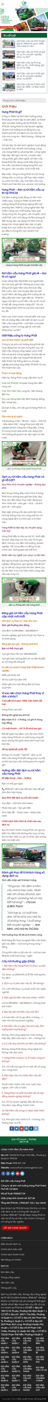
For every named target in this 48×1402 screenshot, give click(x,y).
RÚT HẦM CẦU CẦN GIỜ (40, 1387)
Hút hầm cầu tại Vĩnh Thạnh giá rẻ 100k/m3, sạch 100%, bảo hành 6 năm (31, 43)
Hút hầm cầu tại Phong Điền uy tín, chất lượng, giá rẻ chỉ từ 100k (30, 65)
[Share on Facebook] (12, 1128)
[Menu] (2, 4)
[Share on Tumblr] (31, 1128)
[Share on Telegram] (36, 1128)
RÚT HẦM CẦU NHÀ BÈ (40, 1350)
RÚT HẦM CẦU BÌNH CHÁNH (40, 1378)
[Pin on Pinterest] (21, 1128)
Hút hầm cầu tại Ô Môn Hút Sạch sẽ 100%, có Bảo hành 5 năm (31, 86)
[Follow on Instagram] (8, 1173)
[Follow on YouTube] (17, 1173)
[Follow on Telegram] (22, 1173)
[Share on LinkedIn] (26, 1128)
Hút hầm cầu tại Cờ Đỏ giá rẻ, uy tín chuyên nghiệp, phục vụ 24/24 (30, 76)
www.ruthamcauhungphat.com (26, 1167)
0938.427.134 (19, 1162)
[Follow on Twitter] (13, 1173)
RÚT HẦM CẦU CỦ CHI (41, 1368)
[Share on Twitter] (16, 1128)
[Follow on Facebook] (3, 1173)
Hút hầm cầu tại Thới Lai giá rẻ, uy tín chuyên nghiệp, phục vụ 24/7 (31, 54)
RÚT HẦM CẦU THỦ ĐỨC (27, 1340)
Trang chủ (8, 100)
